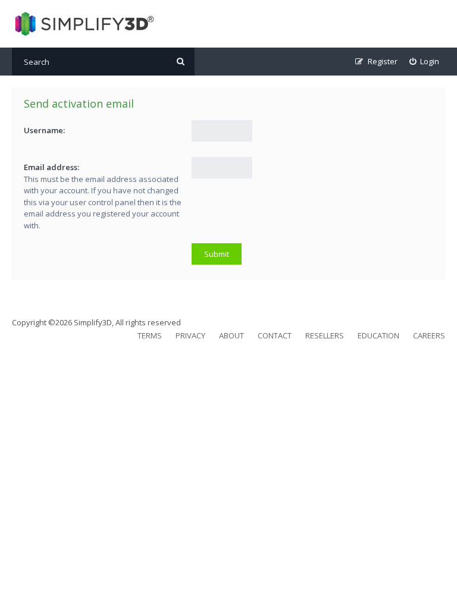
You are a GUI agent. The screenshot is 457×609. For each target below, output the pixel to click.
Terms (149, 335)
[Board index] (83, 24)
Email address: (51, 167)
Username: (44, 130)
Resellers (324, 335)
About (231, 335)
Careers (429, 335)
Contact (275, 335)
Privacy (190, 335)
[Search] (181, 62)
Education (378, 335)
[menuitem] (424, 62)
